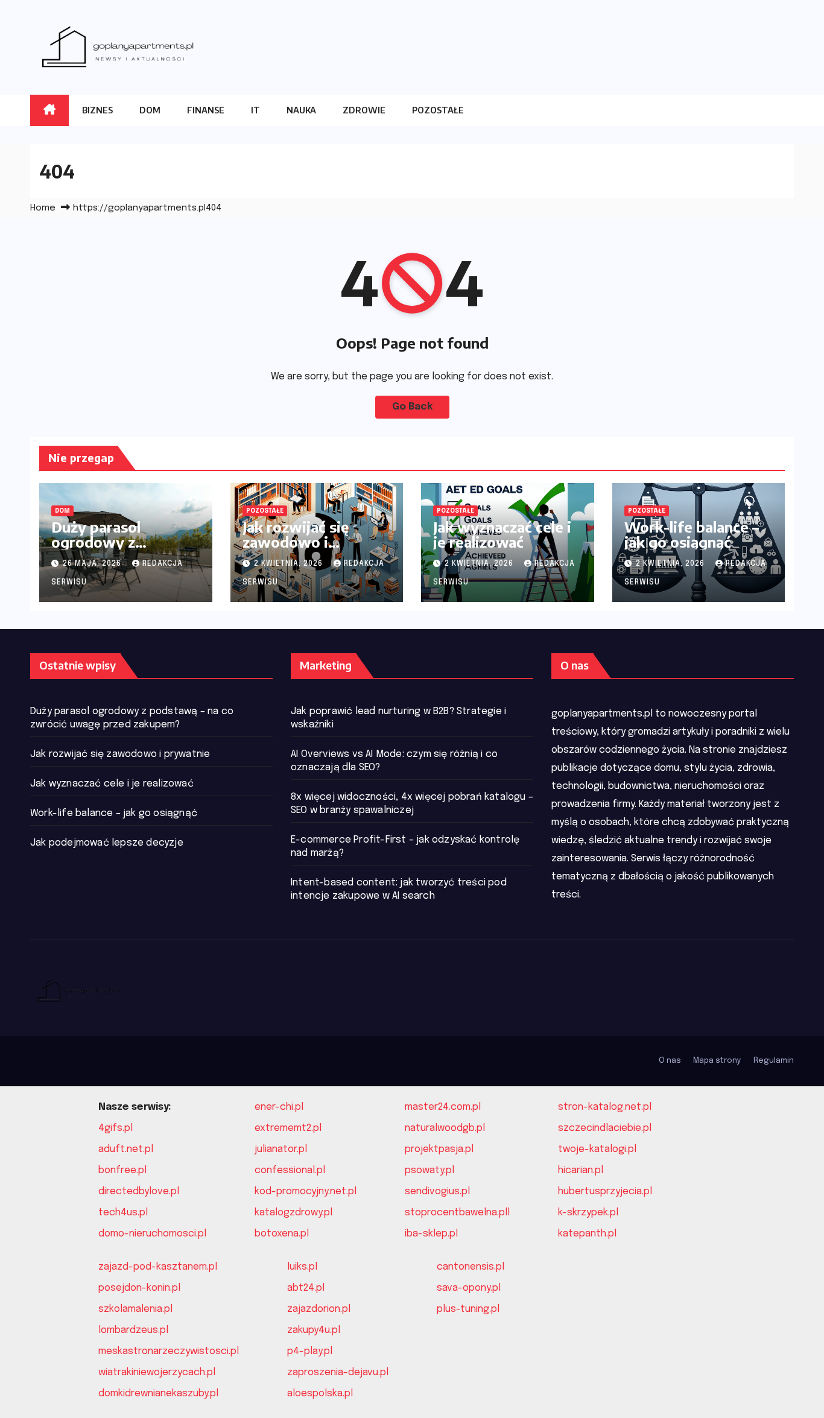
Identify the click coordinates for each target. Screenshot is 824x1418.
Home (42, 208)
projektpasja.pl (439, 1149)
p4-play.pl (309, 1351)
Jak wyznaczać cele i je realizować (502, 534)
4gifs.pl (115, 1128)
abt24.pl (306, 1288)
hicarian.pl (580, 1170)
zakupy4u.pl (313, 1330)
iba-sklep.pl (431, 1234)
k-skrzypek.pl (588, 1213)
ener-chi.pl (279, 1107)
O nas (670, 1061)
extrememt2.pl (288, 1128)
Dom (149, 110)
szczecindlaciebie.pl (604, 1128)
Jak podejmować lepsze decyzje (106, 843)
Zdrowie (364, 110)
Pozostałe (438, 110)
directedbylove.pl (138, 1191)
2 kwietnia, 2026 (289, 564)
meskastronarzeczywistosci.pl (168, 1351)
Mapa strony (717, 1061)
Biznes (97, 110)
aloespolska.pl (320, 1393)
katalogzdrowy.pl (293, 1213)
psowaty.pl (429, 1170)
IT (255, 110)
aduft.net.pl (125, 1149)
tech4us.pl (123, 1213)
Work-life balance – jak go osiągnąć (691, 534)
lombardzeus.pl (133, 1330)
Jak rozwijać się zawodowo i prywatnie (295, 542)
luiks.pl (302, 1267)
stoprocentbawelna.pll (457, 1213)
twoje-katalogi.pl (597, 1149)
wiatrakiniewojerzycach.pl (156, 1372)
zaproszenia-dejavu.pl (337, 1372)
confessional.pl (290, 1170)
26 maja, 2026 (93, 564)
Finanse (205, 110)
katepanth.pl (587, 1234)
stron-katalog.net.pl (604, 1107)
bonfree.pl (122, 1170)
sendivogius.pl (437, 1191)
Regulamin (773, 1061)
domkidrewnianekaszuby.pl (158, 1393)
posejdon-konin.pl (139, 1288)
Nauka (301, 110)
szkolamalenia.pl (135, 1309)
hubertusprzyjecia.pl (605, 1191)
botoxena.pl (282, 1234)
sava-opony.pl (469, 1288)
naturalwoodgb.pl (445, 1128)
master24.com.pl (443, 1107)
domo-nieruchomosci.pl (152, 1234)
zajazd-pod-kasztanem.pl (157, 1267)
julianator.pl (281, 1149)
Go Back (412, 407)
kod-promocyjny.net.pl (306, 1191)
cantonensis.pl (470, 1267)
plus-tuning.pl (468, 1309)
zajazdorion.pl (318, 1309)
